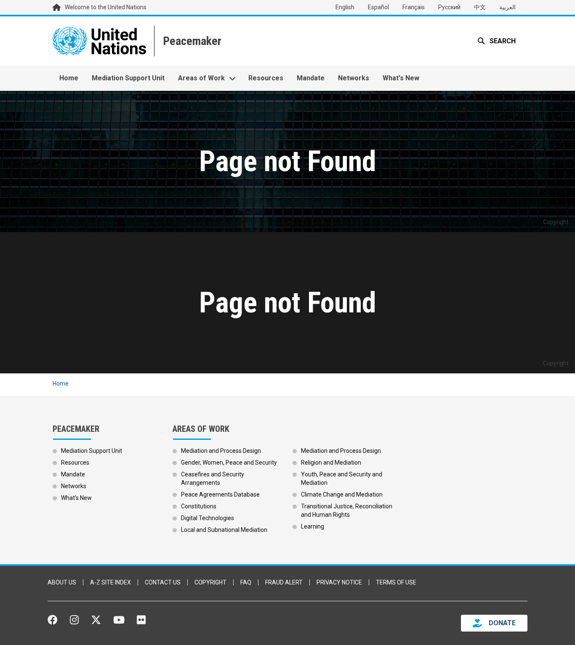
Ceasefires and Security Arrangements (212, 478)
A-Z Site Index (110, 582)
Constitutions (198, 506)
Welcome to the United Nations (105, 7)
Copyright (210, 582)
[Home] (191, 41)
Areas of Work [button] (201, 78)
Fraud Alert (284, 582)
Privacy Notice (339, 582)
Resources (265, 78)
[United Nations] (99, 41)
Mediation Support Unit (128, 78)
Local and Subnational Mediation (224, 529)
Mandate (311, 78)
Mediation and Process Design (221, 450)
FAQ (245, 582)
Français (413, 7)
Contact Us (163, 582)
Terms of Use (396, 582)
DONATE (502, 623)
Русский (449, 7)
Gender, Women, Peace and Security (229, 462)
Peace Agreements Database (220, 494)
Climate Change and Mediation (342, 494)
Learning (312, 526)
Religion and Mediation (331, 462)
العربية (507, 7)
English (344, 7)
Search (502, 41)
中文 (480, 7)
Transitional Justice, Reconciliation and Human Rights (346, 510)
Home (68, 78)
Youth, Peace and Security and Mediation (341, 478)
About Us (62, 582)
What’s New (76, 497)
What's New (401, 78)
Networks (353, 78)
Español (378, 7)
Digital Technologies (207, 518)
